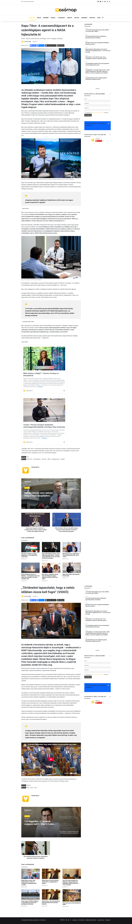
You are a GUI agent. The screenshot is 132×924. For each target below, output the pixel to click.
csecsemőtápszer (36, 459)
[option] (51, 493)
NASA (49, 459)
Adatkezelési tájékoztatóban (98, 112)
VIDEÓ (98, 17)
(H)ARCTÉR (32, 17)
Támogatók (107, 920)
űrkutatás (62, 459)
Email (85, 98)
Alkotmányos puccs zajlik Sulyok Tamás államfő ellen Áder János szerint (71, 555)
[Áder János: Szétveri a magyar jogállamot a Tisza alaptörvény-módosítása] (30, 547)
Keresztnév (86, 107)
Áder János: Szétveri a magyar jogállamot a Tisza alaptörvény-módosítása (29, 555)
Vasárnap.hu (26, 41)
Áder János (29, 459)
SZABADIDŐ (84, 17)
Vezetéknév (86, 103)
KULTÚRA (76, 17)
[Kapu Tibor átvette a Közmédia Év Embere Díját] (72, 568)
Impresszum (75, 920)
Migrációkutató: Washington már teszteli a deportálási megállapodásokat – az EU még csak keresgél (39, 495)
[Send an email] (30, 41)
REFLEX (39, 17)
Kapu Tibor (44, 459)
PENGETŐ (69, 17)
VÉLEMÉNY (46, 17)
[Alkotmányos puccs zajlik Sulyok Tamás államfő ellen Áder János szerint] (72, 547)
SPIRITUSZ (92, 17)
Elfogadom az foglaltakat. (97, 112)
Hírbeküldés (81, 920)
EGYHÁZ (53, 17)
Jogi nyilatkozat (100, 920)
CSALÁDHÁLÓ (61, 17)
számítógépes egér (55, 459)
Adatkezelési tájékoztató (90, 920)
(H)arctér (27, 488)
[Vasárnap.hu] (66, 10)
